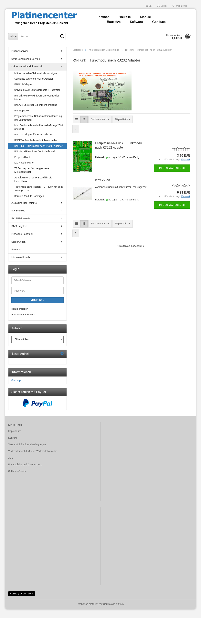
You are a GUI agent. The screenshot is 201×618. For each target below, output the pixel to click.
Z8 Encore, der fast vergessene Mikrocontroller (31, 170)
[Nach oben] (190, 612)
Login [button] (163, 6)
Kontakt (12, 437)
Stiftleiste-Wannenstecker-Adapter (33, 78)
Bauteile (15, 249)
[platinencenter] (100, 18)
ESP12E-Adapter (23, 84)
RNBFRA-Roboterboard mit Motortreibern (36, 140)
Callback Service (17, 471)
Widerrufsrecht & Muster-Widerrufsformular (32, 451)
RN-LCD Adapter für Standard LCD (33, 134)
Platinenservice (19, 51)
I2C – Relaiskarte (24, 162)
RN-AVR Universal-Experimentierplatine (35, 104)
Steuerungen (18, 241)
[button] (148, 6)
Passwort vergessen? (23, 314)
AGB (10, 457)
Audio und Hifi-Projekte (24, 202)
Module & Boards (20, 257)
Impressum (14, 431)
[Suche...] (62, 36)
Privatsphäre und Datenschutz (25, 464)
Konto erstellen (19, 308)
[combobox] (100, 119)
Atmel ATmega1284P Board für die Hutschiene (33, 179)
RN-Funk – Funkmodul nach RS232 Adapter (38, 145)
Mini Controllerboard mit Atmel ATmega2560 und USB (38, 127)
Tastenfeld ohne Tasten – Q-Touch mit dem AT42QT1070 (38, 188)
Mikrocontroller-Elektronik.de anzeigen (35, 73)
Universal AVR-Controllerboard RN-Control (37, 89)
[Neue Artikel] (62, 354)
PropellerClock (22, 157)
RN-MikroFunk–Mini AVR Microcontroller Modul (36, 97)
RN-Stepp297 (21, 110)
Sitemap (16, 380)
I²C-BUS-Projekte (20, 218)
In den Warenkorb (172, 168)
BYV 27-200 (103, 180)
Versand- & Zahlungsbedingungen (27, 444)
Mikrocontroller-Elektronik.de (27, 66)
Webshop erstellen (88, 603)
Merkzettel (181, 6)
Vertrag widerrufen (21, 593)
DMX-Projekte (19, 226)
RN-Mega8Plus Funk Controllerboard (34, 151)
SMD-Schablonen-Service (25, 58)
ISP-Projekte (18, 210)
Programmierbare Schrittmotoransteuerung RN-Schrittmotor (38, 118)
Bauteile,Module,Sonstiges (29, 196)
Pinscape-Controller (22, 233)
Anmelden (37, 300)
